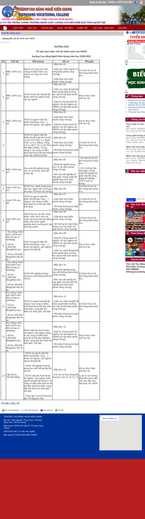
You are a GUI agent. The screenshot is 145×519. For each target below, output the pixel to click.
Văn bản (122, 28)
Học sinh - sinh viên (103, 28)
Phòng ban (47, 28)
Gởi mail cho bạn (31, 410)
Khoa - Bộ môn (65, 28)
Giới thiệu (18, 28)
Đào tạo (32, 28)
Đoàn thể (83, 28)
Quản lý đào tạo (97, 2)
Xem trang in (48, 410)
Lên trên (60, 410)
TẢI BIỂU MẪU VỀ (10, 403)
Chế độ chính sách (10, 33)
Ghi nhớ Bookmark (12, 410)
